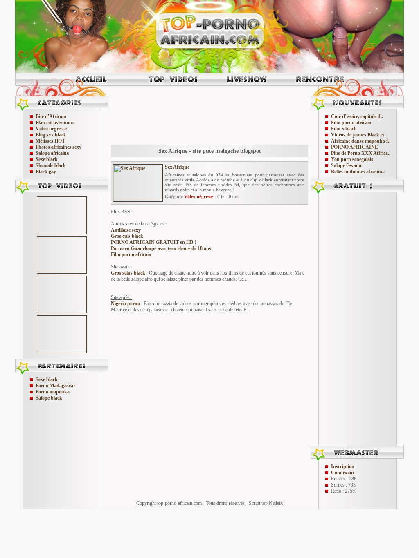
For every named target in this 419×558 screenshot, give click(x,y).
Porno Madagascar (55, 385)
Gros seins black (128, 273)
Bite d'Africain (51, 116)
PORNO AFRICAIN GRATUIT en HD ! (153, 242)
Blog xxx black (51, 135)
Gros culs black (127, 236)
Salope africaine (52, 153)
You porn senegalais (352, 159)
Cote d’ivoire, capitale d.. (357, 116)
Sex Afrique (177, 167)
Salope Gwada (346, 165)
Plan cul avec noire (55, 122)
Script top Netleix (266, 503)
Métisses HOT (50, 141)
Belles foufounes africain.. (358, 171)
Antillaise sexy (126, 230)
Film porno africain (131, 254)
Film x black (344, 129)
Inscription (342, 466)
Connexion (342, 472)
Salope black (49, 398)
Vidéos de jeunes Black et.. (359, 135)
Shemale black (51, 165)
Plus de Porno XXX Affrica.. (360, 153)
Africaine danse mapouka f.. (360, 141)
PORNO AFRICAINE (354, 147)
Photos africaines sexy (58, 147)
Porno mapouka (53, 392)
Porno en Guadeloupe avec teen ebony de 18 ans (161, 248)
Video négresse (51, 129)
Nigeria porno (125, 303)
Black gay (46, 171)
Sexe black (47, 159)
